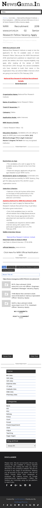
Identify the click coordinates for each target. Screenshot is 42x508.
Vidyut (8, 430)
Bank (8, 406)
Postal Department (13, 425)
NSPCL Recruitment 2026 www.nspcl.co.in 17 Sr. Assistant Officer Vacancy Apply (24, 305)
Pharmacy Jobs (11, 395)
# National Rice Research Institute (27, 267)
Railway (9, 414)
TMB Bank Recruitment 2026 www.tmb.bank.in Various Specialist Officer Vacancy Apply (26, 296)
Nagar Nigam (11, 436)
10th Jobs (9, 378)
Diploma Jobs (11, 384)
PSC (7, 411)
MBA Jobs (9, 392)
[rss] (26, 505)
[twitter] (11, 485)
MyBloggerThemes (21, 502)
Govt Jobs (12, 18)
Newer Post (7, 356)
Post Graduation (8, 20)
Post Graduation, (8, 42)
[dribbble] (22, 505)
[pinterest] (30, 485)
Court (8, 419)
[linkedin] (21, 485)
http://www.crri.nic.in (28, 213)
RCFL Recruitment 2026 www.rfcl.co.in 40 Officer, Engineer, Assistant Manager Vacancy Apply (25, 286)
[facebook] (7, 485)
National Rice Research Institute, (26, 40)
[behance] (30, 505)
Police (8, 417)
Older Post (34, 356)
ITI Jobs (9, 386)
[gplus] (16, 485)
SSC (7, 408)
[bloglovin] (18, 505)
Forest (8, 422)
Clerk (8, 428)
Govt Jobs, (12, 40)
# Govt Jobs (11, 267)
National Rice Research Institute (27, 18)
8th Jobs (9, 375)
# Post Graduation (8, 270)
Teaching (9, 433)
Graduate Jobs (11, 389)
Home (5, 18)
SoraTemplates (19, 499)
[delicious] (37, 505)
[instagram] (25, 485)
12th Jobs (9, 381)
